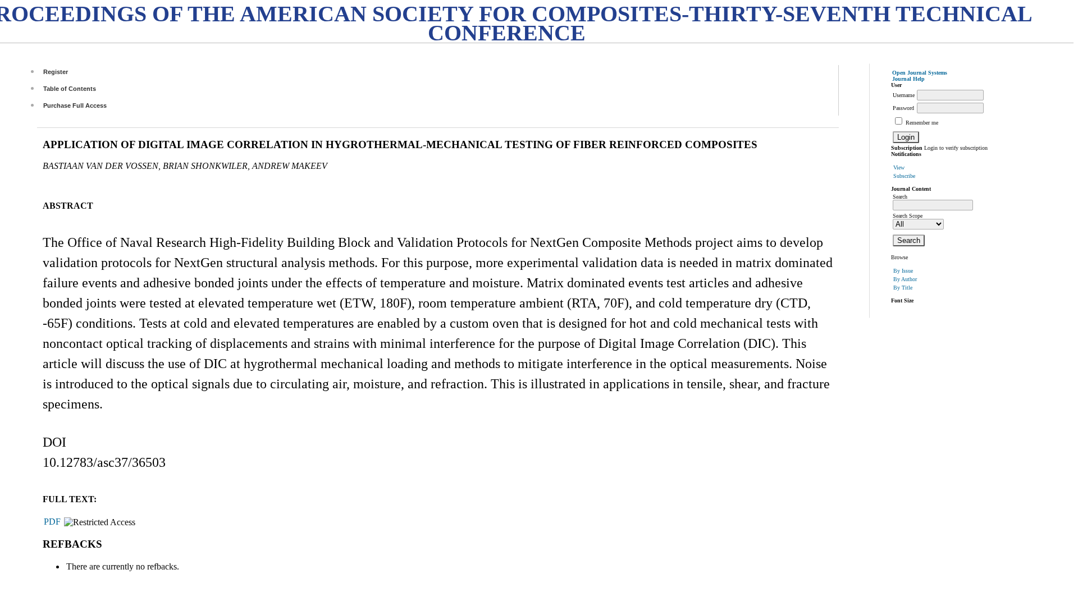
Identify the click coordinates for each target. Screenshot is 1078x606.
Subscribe (904, 176)
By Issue (903, 271)
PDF (52, 521)
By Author (905, 279)
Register (55, 71)
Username (904, 95)
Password (903, 108)
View (899, 167)
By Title (902, 287)
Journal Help (908, 79)
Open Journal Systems (919, 73)
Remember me (922, 123)
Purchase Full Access (75, 105)
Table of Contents (69, 88)
